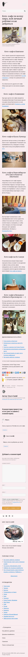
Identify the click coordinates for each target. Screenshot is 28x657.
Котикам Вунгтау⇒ (7, 231)
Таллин (5, 612)
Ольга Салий (7, 385)
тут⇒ (3, 148)
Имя (3, 485)
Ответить (5, 430)
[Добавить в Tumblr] (24, 372)
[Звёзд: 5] (6, 379)
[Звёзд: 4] (5, 379)
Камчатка (6, 610)
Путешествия (20, 385)
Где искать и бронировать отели (12, 566)
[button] (24, 4)
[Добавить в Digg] (22, 372)
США (5, 604)
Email (4, 492)
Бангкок (6, 590)
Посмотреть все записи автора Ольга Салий (12, 399)
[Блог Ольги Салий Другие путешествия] (5, 4)
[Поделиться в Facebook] (5, 372)
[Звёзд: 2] (23, 377)
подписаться (16, 502)
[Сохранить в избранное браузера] (7, 375)
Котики (3, 387)
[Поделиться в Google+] (7, 372)
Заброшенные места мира (11, 618)
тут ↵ (3, 88)
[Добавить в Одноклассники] (9, 372)
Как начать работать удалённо (12, 357)
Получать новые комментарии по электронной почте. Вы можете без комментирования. (13, 501)
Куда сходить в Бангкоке (10, 341)
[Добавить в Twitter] (16, 372)
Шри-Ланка (7, 602)
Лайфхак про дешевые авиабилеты (13, 568)
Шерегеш (6, 608)
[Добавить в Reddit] (5, 375)
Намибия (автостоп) (9, 616)
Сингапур (6, 598)
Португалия (7, 586)
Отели (3, 638)
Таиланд (6, 588)
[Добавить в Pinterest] (3, 375)
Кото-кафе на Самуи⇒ (16, 271)
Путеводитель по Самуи (10, 592)
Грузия (5, 606)
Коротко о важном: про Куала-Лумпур (14, 347)
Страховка (5, 641)
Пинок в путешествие (8, 645)
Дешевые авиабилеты (8, 634)
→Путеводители (6, 627)
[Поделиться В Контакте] (3, 372)
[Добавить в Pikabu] (20, 372)
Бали (5, 596)
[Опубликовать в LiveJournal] (14, 372)
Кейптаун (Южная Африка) (11, 614)
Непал (5, 594)
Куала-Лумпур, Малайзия (10, 600)
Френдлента (14, 576)
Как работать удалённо (8, 631)
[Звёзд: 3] (24, 377)
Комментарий (6, 463)
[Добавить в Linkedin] (18, 372)
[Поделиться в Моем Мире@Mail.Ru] (11, 372)
